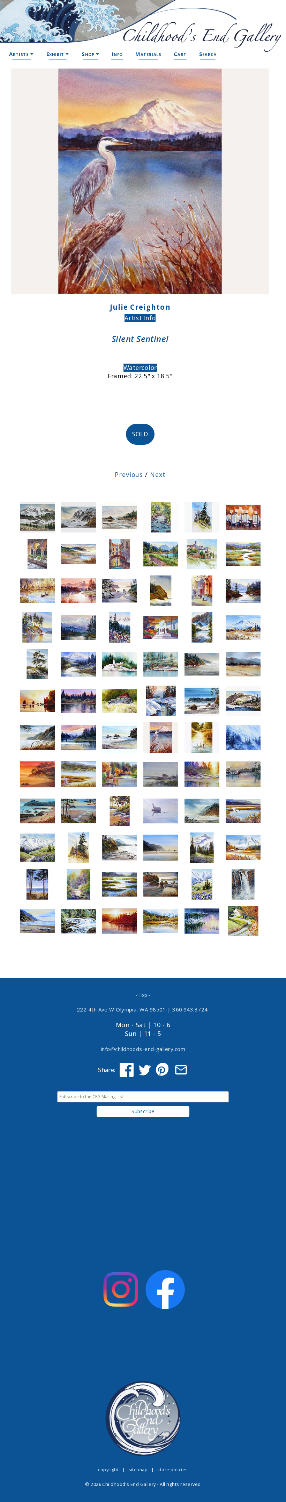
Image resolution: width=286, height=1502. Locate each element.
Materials (148, 53)
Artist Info (140, 318)
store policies (172, 1469)
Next (158, 474)
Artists (19, 53)
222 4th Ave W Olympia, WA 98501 (121, 1009)
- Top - (143, 995)
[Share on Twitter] (145, 1070)
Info (117, 53)
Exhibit (56, 53)
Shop (89, 53)
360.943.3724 (190, 1009)
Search (208, 53)
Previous (129, 474)
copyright (108, 1469)
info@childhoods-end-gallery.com (143, 1048)
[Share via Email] (181, 1070)
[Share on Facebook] (127, 1070)
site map (138, 1469)
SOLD (140, 434)
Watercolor (140, 368)
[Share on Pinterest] (163, 1070)
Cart (180, 53)
